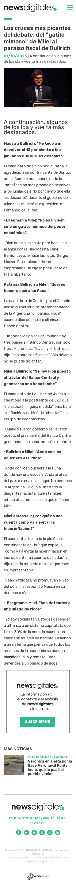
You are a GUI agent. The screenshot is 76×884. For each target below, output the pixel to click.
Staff (61, 818)
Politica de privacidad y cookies (31, 818)
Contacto (37, 823)
